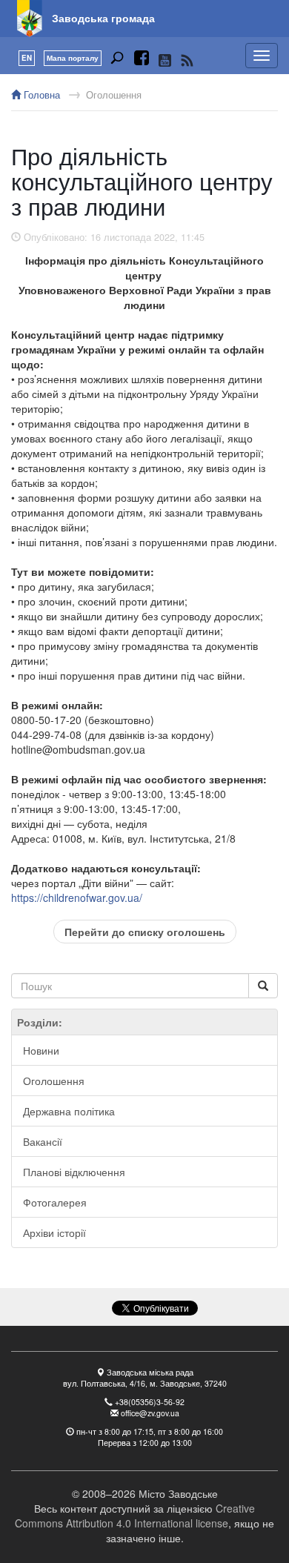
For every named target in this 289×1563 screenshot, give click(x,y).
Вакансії (42, 1141)
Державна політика (69, 1111)
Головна (40, 95)
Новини (41, 1050)
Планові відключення (74, 1171)
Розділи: (39, 1022)
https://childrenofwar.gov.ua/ (76, 897)
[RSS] (187, 60)
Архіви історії (54, 1232)
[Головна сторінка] (29, 18)
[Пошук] (117, 60)
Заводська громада (103, 17)
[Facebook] (141, 60)
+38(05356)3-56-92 (150, 1401)
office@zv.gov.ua (150, 1412)
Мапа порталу (73, 58)
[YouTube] (165, 60)
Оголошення (114, 95)
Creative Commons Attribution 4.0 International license (135, 1515)
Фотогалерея (55, 1202)
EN (26, 58)
